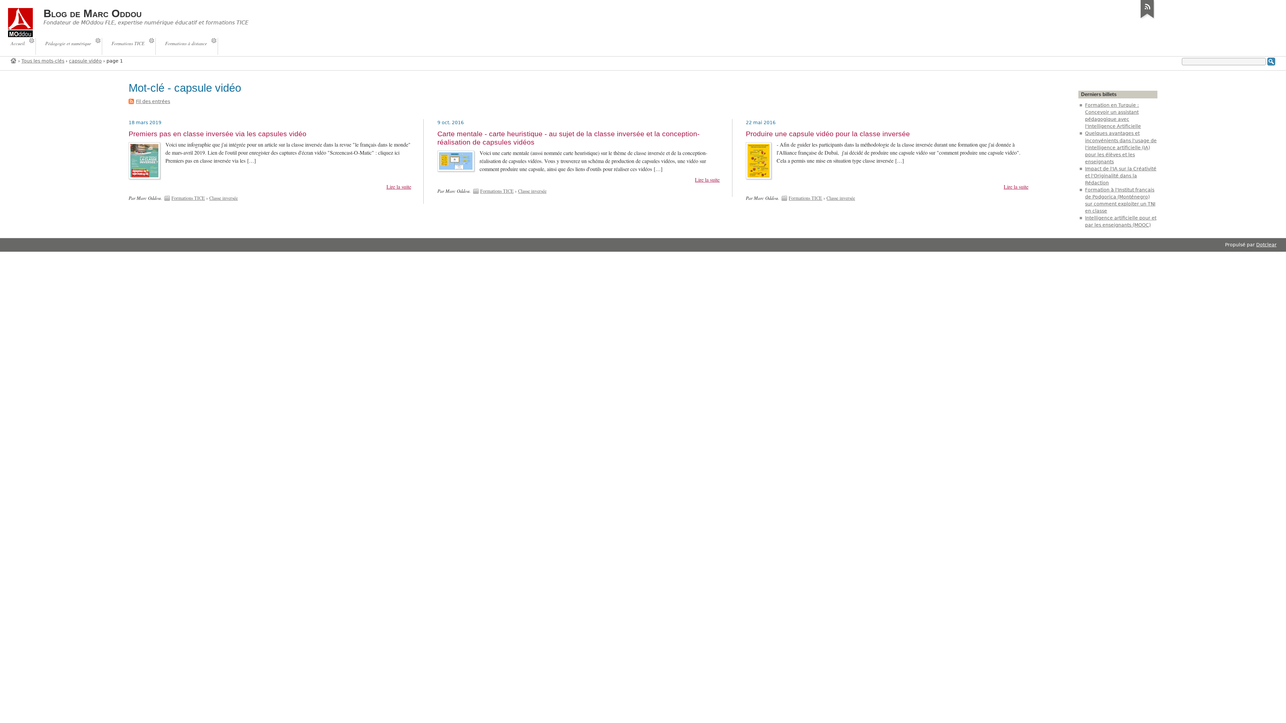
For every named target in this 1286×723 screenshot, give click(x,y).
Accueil (14, 60)
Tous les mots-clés (42, 61)
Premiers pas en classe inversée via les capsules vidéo (217, 134)
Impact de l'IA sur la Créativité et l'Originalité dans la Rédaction (1120, 175)
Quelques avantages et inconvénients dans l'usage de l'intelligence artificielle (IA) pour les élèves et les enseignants (1121, 147)
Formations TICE (188, 198)
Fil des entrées (153, 101)
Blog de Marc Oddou (93, 13)
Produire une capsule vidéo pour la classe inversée (828, 134)
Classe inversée (223, 198)
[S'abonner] (1147, 18)
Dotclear (1266, 244)
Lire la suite (398, 186)
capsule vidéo (85, 61)
